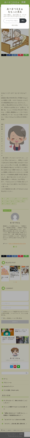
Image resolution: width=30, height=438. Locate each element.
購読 (23, 20)
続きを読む (15, 25)
